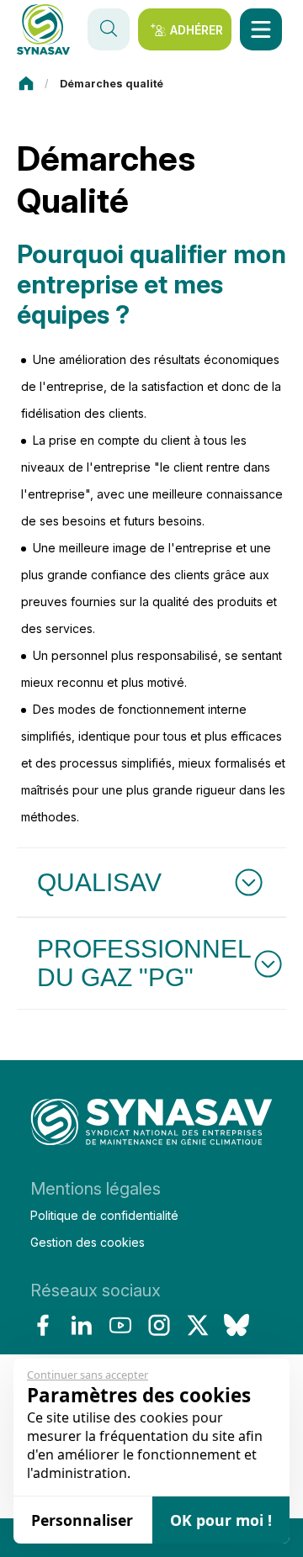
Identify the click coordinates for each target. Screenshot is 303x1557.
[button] (261, 29)
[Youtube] (120, 1325)
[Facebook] (43, 1325)
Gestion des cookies (87, 1242)
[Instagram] (159, 1325)
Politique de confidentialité (104, 1215)
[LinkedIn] (81, 1325)
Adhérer (196, 30)
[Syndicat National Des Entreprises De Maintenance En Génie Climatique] (43, 29)
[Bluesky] (236, 1325)
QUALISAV (99, 882)
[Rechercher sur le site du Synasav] (108, 29)
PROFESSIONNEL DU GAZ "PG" (144, 963)
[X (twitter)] (197, 1325)
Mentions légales (95, 1189)
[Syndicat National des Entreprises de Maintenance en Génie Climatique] (151, 1126)
